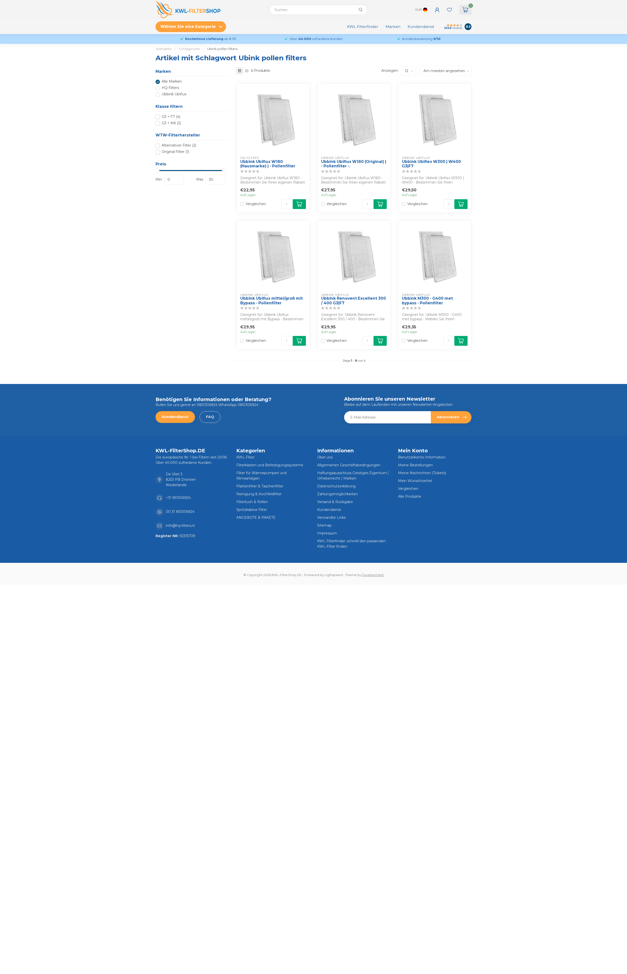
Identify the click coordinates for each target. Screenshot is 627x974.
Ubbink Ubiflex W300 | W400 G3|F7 (431, 164)
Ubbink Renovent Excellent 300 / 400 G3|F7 (353, 300)
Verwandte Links (331, 517)
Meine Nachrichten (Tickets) (422, 473)
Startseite (163, 49)
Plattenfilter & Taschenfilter (259, 486)
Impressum (327, 533)
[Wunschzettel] (449, 10)
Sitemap (324, 525)
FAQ (210, 417)
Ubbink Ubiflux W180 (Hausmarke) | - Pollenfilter (267, 164)
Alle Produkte (409, 496)
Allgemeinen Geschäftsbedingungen (348, 465)
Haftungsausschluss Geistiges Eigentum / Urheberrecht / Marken (353, 476)
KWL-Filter (245, 457)
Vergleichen (256, 204)
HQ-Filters (170, 88)
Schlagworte (189, 49)
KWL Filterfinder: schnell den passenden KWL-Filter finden (351, 544)
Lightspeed (334, 575)
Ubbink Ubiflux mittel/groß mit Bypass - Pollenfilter (271, 300)
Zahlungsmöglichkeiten (337, 494)
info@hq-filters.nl (180, 525)
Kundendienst (421, 26)
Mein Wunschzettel (415, 481)
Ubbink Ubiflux (174, 94)
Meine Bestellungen (415, 465)
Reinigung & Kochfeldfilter (259, 494)
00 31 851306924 (180, 511)
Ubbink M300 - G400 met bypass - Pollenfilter (427, 300)
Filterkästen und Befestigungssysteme (269, 465)
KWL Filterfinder (362, 26)
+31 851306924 (178, 497)
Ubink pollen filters (222, 49)
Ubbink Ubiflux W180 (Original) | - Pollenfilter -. (353, 164)
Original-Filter (175, 152)
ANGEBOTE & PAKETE (256, 517)
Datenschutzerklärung (336, 486)
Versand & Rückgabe (335, 502)
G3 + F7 (171, 117)
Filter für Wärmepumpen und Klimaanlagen (261, 476)
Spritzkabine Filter (251, 509)
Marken (393, 26)
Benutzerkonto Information (422, 457)
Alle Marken (172, 82)
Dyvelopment (373, 575)
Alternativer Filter (179, 146)
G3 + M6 (171, 123)
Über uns (325, 457)
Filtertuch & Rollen (252, 502)
